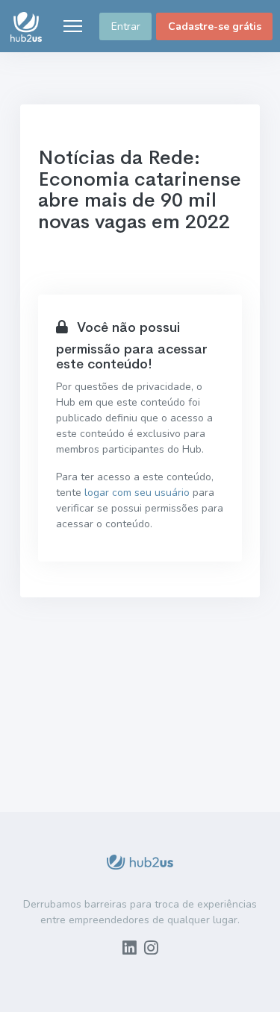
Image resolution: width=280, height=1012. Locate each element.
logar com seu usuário (137, 492)
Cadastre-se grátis (214, 26)
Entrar (125, 26)
